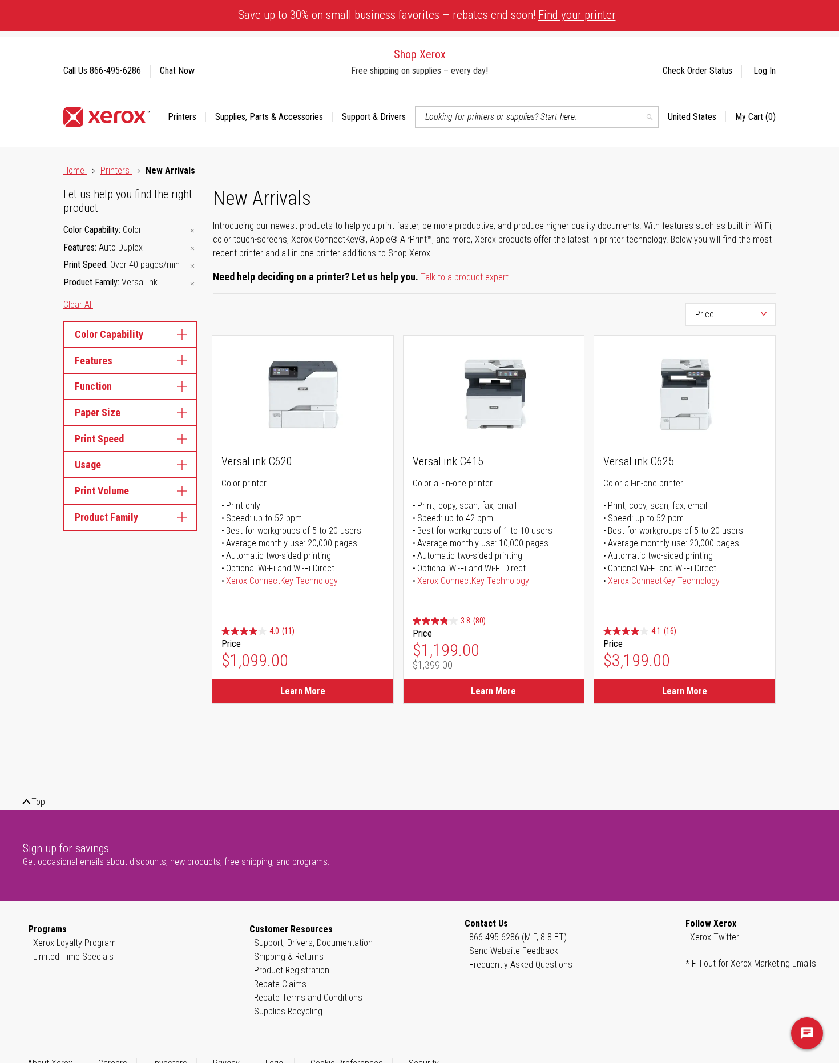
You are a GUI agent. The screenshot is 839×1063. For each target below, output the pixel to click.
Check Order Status (697, 70)
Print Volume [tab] (102, 491)
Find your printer (577, 15)
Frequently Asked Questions (520, 964)
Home (75, 170)
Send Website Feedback (513, 950)
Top (38, 801)
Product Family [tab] (106, 517)
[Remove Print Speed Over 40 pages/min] (192, 265)
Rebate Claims (280, 984)
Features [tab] (93, 361)
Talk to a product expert (465, 277)
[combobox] (537, 117)
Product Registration (291, 970)
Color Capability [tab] (109, 334)
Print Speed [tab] (99, 439)
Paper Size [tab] (97, 412)
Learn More (302, 691)
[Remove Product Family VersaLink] (192, 283)
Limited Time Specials (73, 956)
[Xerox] (106, 117)
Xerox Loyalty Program (74, 942)
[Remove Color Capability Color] (192, 230)
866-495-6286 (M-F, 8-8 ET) (518, 937)
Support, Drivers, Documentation (313, 942)
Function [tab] (93, 386)
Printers (116, 170)
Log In (764, 70)
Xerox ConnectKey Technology (282, 580)
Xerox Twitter (714, 937)
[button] (697, 117)
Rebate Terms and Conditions (308, 997)
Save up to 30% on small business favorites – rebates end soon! (427, 15)
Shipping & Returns (289, 956)
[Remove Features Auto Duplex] (192, 248)
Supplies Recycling (288, 1011)
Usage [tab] (88, 464)
